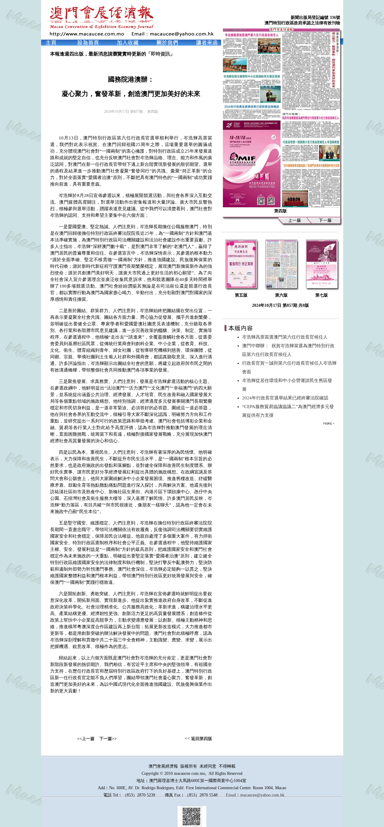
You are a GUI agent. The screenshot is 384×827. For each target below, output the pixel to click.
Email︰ (233, 795)
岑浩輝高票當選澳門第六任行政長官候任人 (286, 337)
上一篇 (88, 738)
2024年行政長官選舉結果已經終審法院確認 (286, 398)
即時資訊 (160, 53)
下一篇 (105, 738)
